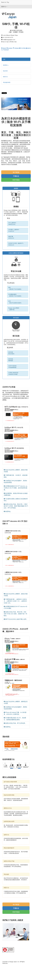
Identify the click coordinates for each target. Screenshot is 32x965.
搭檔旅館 (16, 48)
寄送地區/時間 (6, 82)
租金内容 (5, 71)
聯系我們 (6, 50)
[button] (3, 104)
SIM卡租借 (16, 180)
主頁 (4, 59)
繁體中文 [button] (3, 6)
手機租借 (16, 176)
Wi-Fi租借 (16, 172)
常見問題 (22, 48)
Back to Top (5, 2)
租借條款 (10, 48)
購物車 (4, 48)
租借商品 (5, 65)
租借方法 (5, 76)
